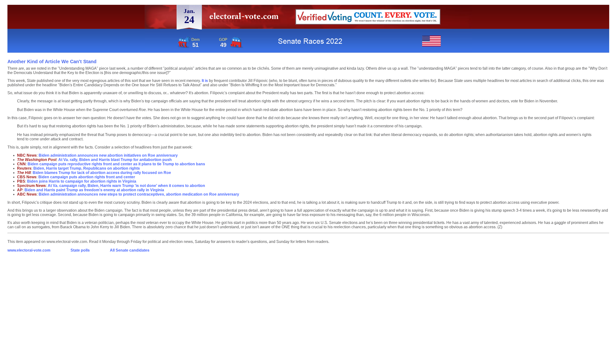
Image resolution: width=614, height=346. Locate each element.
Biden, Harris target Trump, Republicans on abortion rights (86, 168)
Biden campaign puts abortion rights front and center (86, 177)
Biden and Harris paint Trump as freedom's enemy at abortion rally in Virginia (94, 190)
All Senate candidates (129, 250)
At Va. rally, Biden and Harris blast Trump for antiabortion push (115, 160)
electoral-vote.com (245, 17)
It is (205, 81)
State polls (80, 250)
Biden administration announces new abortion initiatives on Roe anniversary (108, 155)
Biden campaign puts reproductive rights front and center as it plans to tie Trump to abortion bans (116, 164)
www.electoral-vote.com (28, 250)
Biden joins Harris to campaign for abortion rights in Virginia (81, 181)
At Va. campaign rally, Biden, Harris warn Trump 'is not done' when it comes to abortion (126, 186)
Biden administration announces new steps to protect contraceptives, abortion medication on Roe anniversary (139, 194)
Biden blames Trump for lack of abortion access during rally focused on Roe (102, 173)
